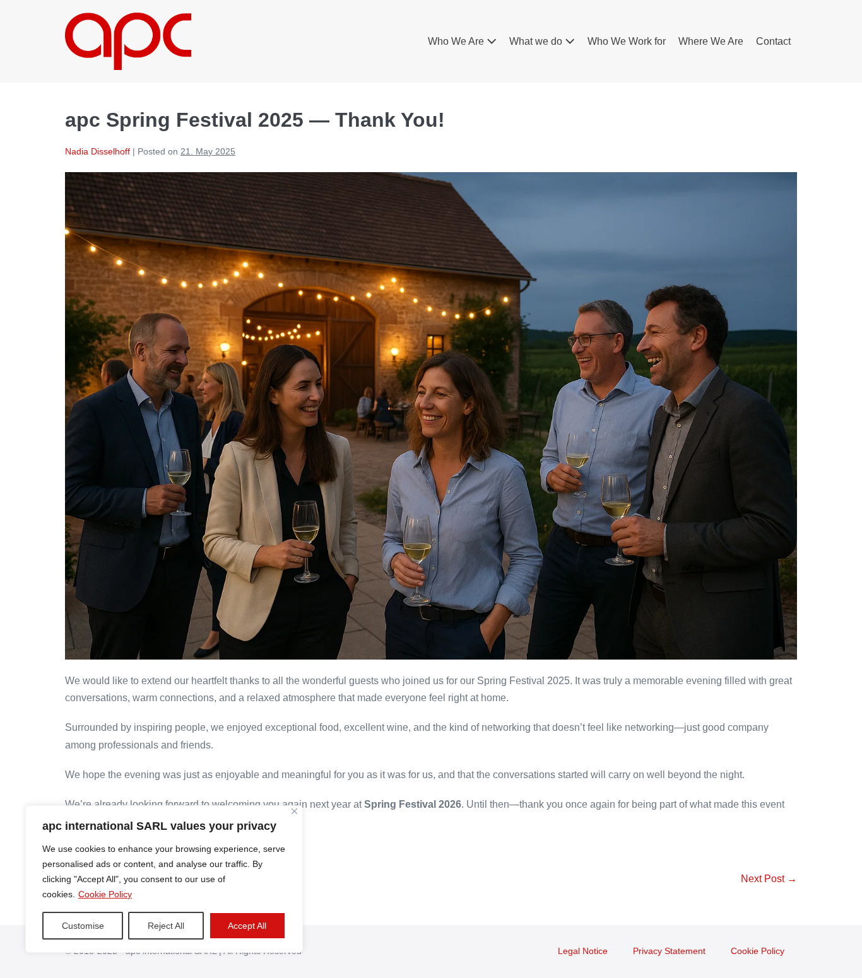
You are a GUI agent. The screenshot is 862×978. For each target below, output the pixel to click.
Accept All (247, 926)
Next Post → (769, 878)
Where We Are (710, 41)
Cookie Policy (105, 894)
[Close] (294, 811)
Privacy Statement (669, 951)
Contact (773, 41)
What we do (537, 41)
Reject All (166, 926)
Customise (83, 926)
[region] (164, 879)
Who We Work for (626, 41)
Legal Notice (583, 951)
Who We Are (457, 41)
